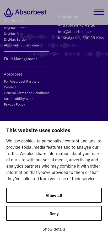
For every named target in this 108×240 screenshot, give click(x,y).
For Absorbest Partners (21, 81)
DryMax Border (15, 39)
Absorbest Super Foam (21, 44)
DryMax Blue (13, 33)
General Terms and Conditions (26, 92)
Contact (10, 86)
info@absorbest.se (74, 31)
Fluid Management (20, 58)
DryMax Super (15, 27)
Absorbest (13, 74)
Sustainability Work (19, 98)
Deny (54, 213)
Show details (54, 229)
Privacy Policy (14, 104)
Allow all (54, 195)
